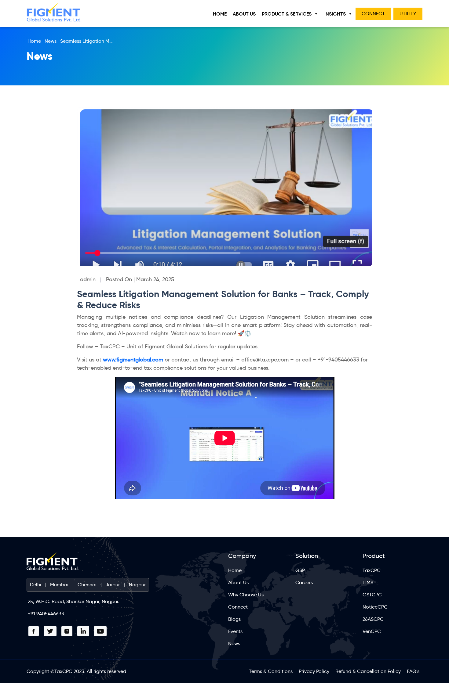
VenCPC (372, 631)
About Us (244, 14)
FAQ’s (413, 671)
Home (220, 14)
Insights (335, 14)
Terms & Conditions (271, 671)
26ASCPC (373, 619)
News (51, 41)
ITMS (368, 582)
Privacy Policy (314, 671)
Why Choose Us (246, 595)
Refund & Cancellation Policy (368, 671)
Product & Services (287, 14)
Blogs (234, 619)
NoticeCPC (375, 607)
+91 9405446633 (46, 613)
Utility (408, 13)
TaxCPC (372, 570)
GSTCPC (372, 595)
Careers (304, 582)
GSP (300, 570)
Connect (373, 13)
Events (235, 631)
